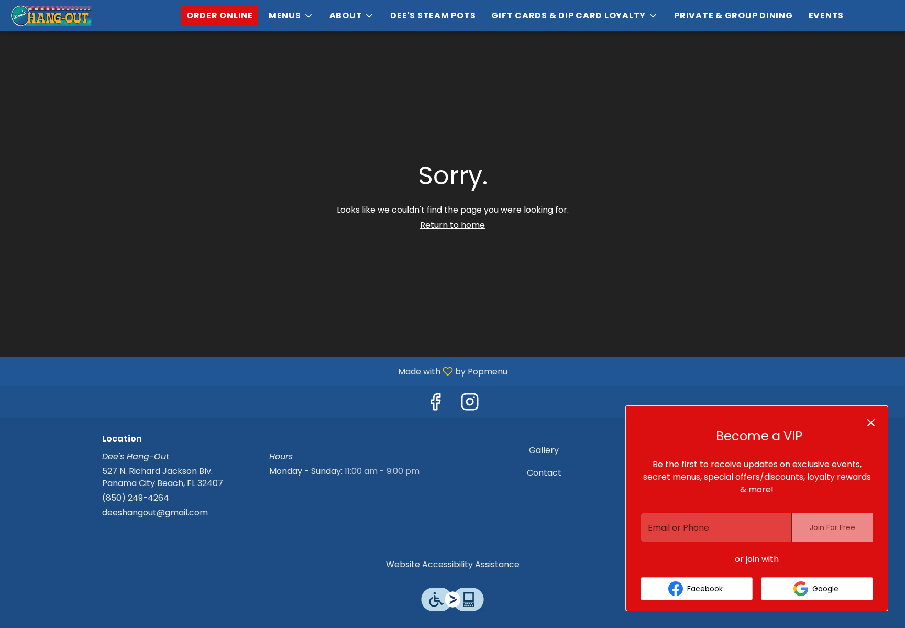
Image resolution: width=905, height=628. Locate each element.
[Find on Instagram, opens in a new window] (469, 404)
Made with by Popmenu (257, 371)
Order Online (219, 15)
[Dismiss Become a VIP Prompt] (871, 422)
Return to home (452, 225)
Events (826, 15)
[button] (291, 15)
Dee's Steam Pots (433, 15)
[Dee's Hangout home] (55, 16)
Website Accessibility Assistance (453, 564)
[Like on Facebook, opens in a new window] (435, 404)
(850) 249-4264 (135, 498)
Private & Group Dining (733, 15)
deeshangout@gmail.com (155, 513)
